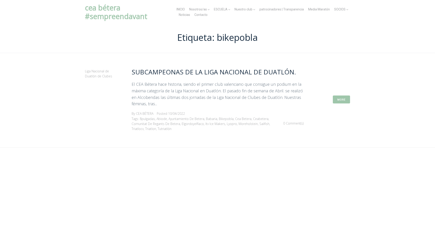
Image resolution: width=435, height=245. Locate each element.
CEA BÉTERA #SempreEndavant (116, 12)
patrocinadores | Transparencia (281, 9)
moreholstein (248, 124)
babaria (211, 119)
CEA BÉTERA (144, 113)
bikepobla (226, 119)
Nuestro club (243, 9)
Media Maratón (319, 9)
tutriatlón (165, 129)
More (341, 99)
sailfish (264, 124)
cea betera (243, 119)
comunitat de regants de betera (156, 124)
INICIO (180, 9)
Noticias (184, 15)
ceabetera (260, 119)
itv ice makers (215, 124)
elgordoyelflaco (193, 124)
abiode (162, 119)
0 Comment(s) (293, 123)
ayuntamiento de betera (186, 119)
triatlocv (138, 129)
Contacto (201, 15)
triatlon (150, 129)
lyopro (232, 124)
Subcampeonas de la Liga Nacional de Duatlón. (214, 72)
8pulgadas (147, 119)
